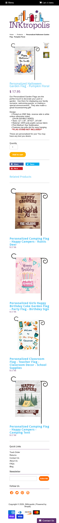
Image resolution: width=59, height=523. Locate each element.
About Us (14, 461)
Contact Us (14, 458)
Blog (11, 466)
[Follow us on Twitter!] (17, 493)
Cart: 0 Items (48, 3)
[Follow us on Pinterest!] (23, 493)
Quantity (13, 143)
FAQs (12, 464)
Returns (13, 455)
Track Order (15, 452)
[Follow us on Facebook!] (12, 493)
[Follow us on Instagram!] (28, 493)
